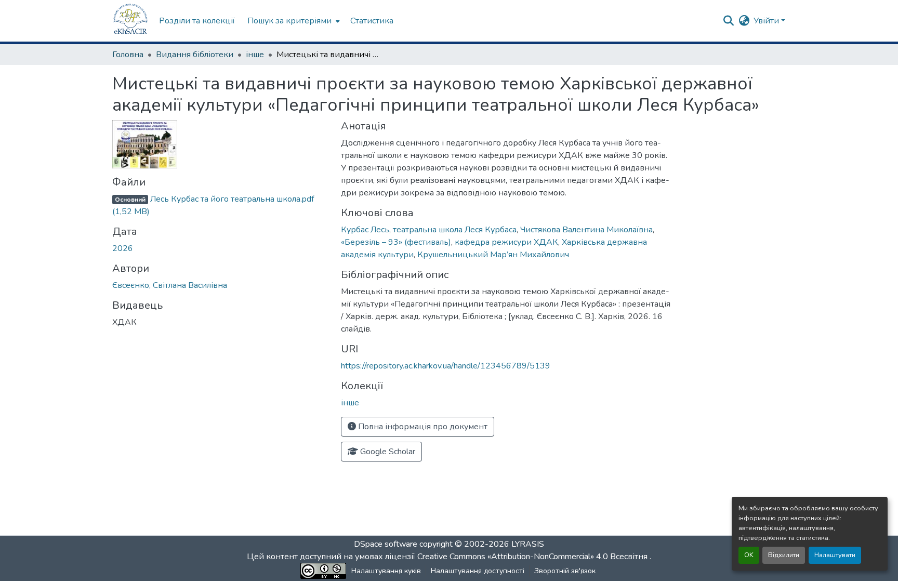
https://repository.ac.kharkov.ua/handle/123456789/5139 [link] (445, 366)
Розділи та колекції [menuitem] (197, 21)
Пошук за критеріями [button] (289, 21)
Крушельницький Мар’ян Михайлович (493, 254)
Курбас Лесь (365, 229)
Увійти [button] (767, 21)
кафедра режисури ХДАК (506, 242)
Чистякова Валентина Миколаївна (586, 229)
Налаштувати (834, 555)
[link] (220, 205)
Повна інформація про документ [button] (421, 426)
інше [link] (255, 54)
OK (749, 555)
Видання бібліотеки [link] (194, 54)
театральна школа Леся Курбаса (455, 229)
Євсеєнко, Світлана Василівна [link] (169, 285)
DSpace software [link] (385, 544)
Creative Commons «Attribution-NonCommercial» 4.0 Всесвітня (533, 556)
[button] (130, 21)
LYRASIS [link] (527, 544)
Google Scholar (386, 451)
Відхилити (783, 555)
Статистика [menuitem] (371, 21)
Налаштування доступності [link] (477, 571)
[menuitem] (292, 21)
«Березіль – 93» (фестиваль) (396, 242)
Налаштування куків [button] (386, 571)
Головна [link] (127, 54)
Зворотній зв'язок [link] (565, 571)
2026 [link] (122, 248)
